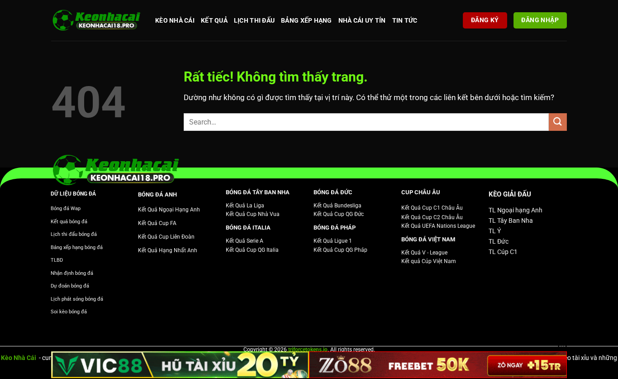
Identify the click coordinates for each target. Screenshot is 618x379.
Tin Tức (405, 20)
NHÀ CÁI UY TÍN (362, 20)
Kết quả (214, 20)
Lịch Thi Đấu (254, 20)
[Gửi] (558, 122)
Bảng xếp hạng (306, 20)
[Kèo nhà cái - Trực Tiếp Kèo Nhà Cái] (96, 21)
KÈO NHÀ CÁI (175, 20)
